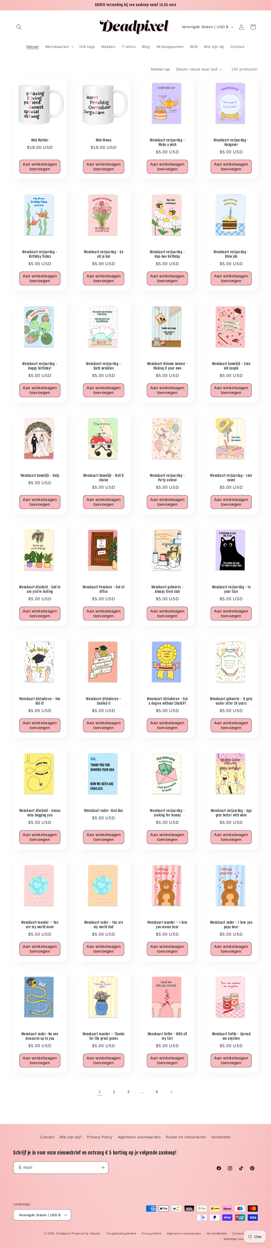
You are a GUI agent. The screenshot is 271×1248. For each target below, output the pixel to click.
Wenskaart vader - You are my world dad (103, 924)
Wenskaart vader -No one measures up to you (39, 1036)
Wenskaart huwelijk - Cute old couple (231, 366)
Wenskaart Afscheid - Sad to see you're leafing (39, 589)
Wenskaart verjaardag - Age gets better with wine (231, 813)
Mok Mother (40, 140)
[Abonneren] (102, 1167)
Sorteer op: (160, 69)
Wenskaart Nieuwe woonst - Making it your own (167, 366)
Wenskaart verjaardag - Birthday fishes (39, 254)
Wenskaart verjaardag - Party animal (167, 477)
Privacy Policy (99, 1137)
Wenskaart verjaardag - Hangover (231, 142)
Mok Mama (104, 140)
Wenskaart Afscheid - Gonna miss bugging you (40, 813)
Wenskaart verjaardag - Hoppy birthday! (39, 366)
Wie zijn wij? (71, 1137)
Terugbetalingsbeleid (121, 1233)
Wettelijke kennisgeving (241, 1239)
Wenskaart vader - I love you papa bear (231, 924)
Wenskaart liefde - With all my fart (167, 1036)
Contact (47, 1137)
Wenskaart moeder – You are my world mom (39, 924)
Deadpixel (63, 1233)
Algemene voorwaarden (139, 1137)
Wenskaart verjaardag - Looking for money (167, 813)
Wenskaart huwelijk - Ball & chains (103, 477)
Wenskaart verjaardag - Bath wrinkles (103, 366)
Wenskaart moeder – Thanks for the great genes (104, 1036)
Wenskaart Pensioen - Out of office (103, 589)
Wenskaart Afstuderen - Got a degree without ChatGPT (167, 701)
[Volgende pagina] (171, 1092)
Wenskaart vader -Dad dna (103, 811)
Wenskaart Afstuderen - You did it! (39, 701)
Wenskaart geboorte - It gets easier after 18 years (231, 701)
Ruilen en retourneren (186, 1137)
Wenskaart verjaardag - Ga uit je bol (104, 254)
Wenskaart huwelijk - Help (40, 475)
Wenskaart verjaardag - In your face (231, 589)
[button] (19, 27)
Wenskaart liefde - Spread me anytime (231, 1036)
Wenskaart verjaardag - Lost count (231, 477)
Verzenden (221, 1137)
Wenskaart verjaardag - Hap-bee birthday (167, 254)
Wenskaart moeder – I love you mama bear (167, 924)
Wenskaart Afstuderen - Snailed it (103, 701)
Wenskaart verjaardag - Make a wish (167, 142)
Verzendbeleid (216, 1233)
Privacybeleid (151, 1233)
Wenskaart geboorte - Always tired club (167, 589)
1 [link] (99, 1091)
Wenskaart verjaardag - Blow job (231, 254)
